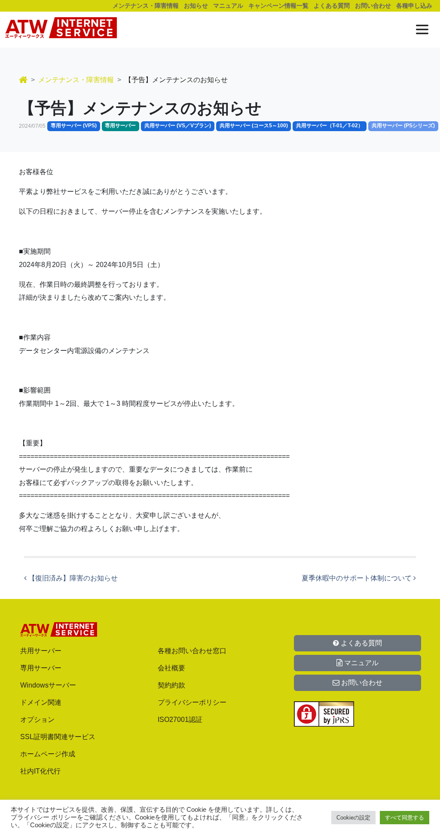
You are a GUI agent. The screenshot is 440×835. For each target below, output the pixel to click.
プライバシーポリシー (192, 702)
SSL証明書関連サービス (57, 736)
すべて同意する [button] (404, 817)
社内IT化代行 (40, 771)
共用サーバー (40, 650)
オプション (37, 719)
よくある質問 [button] (360, 643)
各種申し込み (414, 5)
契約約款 (171, 685)
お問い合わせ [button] (360, 682)
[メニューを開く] (422, 29)
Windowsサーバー (48, 685)
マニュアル (228, 5)
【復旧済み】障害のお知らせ (72, 578)
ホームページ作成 (47, 754)
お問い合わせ (373, 5)
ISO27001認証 (180, 719)
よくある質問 (332, 5)
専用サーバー (40, 668)
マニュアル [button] (360, 662)
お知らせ (196, 5)
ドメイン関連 (40, 702)
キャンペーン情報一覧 (278, 5)
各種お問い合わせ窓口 (192, 650)
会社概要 (171, 668)
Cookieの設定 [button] (353, 817)
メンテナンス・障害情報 (146, 5)
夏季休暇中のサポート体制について (357, 578)
